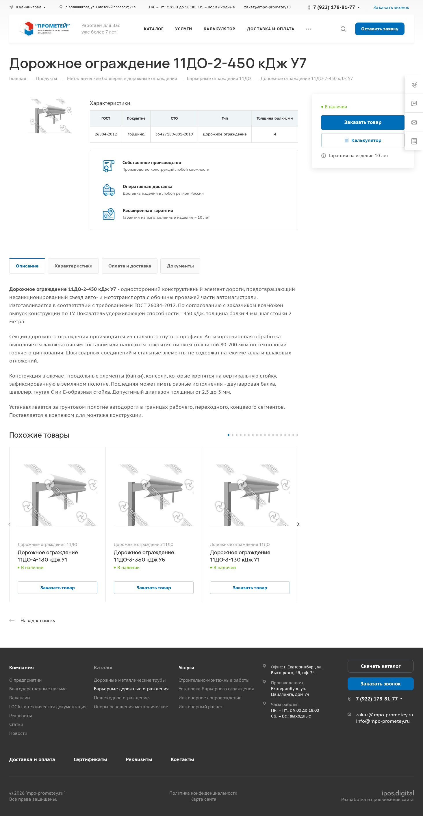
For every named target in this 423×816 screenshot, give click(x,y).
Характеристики (73, 266)
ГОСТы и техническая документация (48, 706)
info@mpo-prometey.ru (383, 721)
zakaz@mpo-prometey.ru (267, 7)
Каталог (103, 667)
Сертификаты (90, 759)
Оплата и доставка (129, 266)
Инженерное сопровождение (210, 697)
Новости (18, 733)
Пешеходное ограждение (121, 697)
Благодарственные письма (38, 689)
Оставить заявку (379, 28)
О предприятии (25, 680)
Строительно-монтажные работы (214, 680)
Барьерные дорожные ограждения (131, 689)
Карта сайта (203, 799)
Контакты (182, 759)
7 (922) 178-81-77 (334, 7)
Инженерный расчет (201, 706)
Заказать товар (363, 122)
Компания (21, 667)
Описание (27, 266)
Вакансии (19, 697)
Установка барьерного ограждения (216, 689)
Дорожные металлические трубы (130, 680)
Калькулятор (366, 140)
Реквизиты (20, 715)
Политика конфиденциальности (203, 793)
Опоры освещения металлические (131, 706)
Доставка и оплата (32, 759)
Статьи (16, 724)
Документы (180, 266)
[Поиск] (343, 29)
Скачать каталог (380, 666)
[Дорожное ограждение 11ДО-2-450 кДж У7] (49, 116)
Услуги (186, 667)
